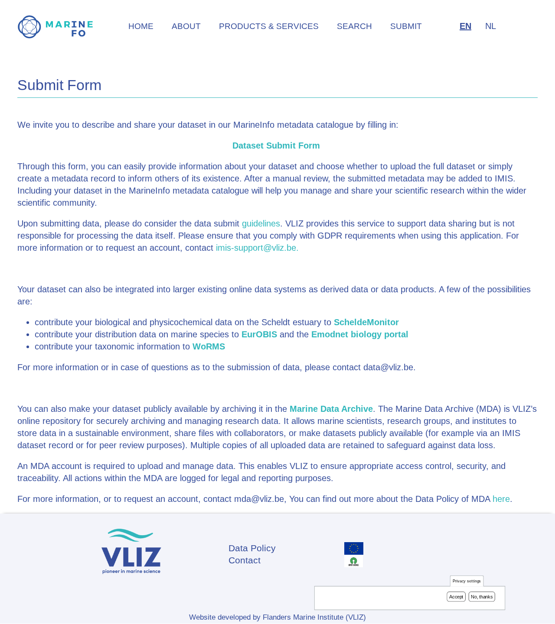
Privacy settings (467, 581)
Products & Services (269, 26)
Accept (456, 596)
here (501, 499)
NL (490, 26)
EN (465, 26)
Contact (245, 560)
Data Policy (252, 548)
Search (354, 26)
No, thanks (482, 596)
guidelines (261, 223)
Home (140, 26)
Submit (406, 26)
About (186, 26)
